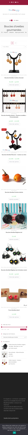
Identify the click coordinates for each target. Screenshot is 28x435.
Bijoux (2, 75)
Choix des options (14, 84)
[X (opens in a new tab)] (10, 2)
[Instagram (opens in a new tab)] (14, 2)
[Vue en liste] (15, 43)
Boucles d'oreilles (15, 75)
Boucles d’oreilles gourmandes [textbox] (13, 337)
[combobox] (14, 337)
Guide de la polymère (11, 418)
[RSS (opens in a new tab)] (18, 2)
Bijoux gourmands (8, 75)
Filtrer (23, 329)
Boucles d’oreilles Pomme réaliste (14, 192)
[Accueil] (1, 32)
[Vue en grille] (12, 43)
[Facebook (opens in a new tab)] (12, 2)
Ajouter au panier (14, 199)
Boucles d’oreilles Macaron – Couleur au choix (14, 154)
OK (14, 432)
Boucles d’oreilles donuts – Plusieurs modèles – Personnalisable (14, 116)
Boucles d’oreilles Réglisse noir (14, 232)
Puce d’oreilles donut (14, 310)
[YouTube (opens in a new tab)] (16, 2)
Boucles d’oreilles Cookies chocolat (14, 77)
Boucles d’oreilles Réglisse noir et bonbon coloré (14, 270)
